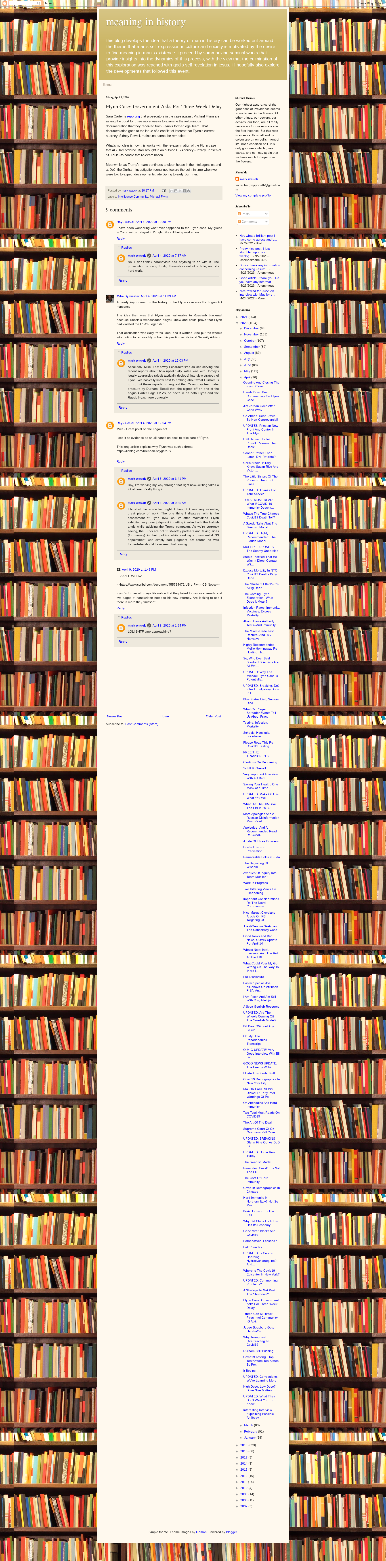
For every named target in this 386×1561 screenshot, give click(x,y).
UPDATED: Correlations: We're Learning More (260, 1378)
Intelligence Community (133, 196)
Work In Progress (255, 883)
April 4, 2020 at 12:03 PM (170, 360)
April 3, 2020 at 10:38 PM (153, 222)
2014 (244, 1463)
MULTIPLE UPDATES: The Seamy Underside (260, 548)
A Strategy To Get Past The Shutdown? (259, 1292)
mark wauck (137, 255)
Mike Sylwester (128, 296)
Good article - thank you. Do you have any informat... (259, 280)
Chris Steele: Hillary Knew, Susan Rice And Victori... (260, 466)
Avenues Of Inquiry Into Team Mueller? (260, 875)
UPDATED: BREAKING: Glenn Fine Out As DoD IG (261, 1142)
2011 (244, 1482)
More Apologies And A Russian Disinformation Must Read (261, 817)
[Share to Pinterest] (188, 191)
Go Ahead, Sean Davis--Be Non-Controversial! (260, 417)
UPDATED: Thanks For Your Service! (259, 492)
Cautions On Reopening (260, 762)
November (252, 334)
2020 (244, 323)
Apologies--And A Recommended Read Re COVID (260, 831)
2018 (244, 1451)
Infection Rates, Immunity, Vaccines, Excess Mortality (261, 611)
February (251, 1431)
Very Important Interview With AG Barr (260, 776)
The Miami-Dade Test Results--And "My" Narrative (258, 634)
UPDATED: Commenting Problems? (260, 1282)
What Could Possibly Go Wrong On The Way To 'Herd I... (261, 967)
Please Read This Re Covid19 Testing (258, 744)
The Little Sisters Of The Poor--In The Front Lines (260, 480)
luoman (201, 1532)
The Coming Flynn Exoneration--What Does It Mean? (258, 597)
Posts (245, 214)
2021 (244, 317)
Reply (121, 238)
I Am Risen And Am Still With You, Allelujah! (259, 998)
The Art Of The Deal (257, 1122)
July (247, 359)
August (249, 352)
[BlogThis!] (176, 191)
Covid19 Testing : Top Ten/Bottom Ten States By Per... (261, 1360)
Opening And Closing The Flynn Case (261, 384)
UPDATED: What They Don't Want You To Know (259, 1400)
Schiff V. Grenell (254, 768)
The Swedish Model (257, 1162)
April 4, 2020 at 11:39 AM (158, 296)
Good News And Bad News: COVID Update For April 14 (260, 939)
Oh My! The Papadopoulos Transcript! (255, 1039)
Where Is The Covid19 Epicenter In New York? (261, 1272)
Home (107, 84)
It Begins (249, 1370)
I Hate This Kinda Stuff (259, 1073)
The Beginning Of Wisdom (255, 865)
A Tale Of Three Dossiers (261, 841)
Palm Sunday (252, 1247)
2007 (244, 1506)
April (247, 377)
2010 (244, 1488)
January (250, 1437)
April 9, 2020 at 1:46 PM (139, 569)
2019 (244, 1445)
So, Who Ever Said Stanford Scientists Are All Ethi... (261, 662)
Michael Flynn (159, 196)
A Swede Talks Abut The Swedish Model (260, 525)
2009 (244, 1494)
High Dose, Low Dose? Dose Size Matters (259, 1388)
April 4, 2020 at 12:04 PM (153, 423)
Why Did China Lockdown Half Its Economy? (261, 1223)
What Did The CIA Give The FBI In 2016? (259, 806)
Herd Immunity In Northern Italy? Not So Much (260, 1201)
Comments (249, 221)
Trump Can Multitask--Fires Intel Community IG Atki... (260, 1317)
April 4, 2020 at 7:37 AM (170, 255)
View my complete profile (253, 195)
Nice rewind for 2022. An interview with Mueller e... (257, 292)
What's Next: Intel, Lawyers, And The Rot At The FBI (260, 953)
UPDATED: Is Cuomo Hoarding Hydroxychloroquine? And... (260, 1258)
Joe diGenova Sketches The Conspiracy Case (260, 928)
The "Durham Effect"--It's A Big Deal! (261, 586)
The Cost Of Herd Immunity (255, 1180)
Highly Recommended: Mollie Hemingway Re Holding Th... (260, 648)
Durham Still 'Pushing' (258, 1351)
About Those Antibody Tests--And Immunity (259, 623)
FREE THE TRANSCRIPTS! (256, 754)
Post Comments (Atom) (141, 724)
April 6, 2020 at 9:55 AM (170, 503)
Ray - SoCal (125, 222)
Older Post (213, 716)
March (249, 1425)
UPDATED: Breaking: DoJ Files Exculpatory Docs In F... (261, 689)
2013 (244, 1469)
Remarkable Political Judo (261, 857)
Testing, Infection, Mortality (255, 724)
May (247, 371)
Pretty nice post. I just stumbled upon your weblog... (254, 252)
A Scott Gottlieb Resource (261, 1006)
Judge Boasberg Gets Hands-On (258, 1329)
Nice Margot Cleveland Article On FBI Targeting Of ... (259, 916)
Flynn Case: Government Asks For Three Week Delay (261, 1303)
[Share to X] (180, 191)
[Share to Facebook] (184, 191)
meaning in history (146, 21)
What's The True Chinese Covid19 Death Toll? (261, 515)
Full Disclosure (253, 977)
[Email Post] (163, 190)
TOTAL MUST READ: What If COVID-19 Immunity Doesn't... (258, 503)
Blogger (231, 1532)
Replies (126, 248)
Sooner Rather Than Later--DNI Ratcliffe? (259, 454)
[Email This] (171, 191)
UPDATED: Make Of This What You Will (261, 796)
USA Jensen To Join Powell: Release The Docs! (259, 443)
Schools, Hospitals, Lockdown (256, 734)
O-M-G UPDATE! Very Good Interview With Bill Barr (261, 1053)
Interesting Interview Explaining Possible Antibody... (258, 1413)
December (252, 328)
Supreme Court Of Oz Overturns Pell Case (259, 1130)
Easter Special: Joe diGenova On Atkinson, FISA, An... (261, 986)
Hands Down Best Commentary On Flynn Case (261, 396)
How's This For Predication (253, 849)
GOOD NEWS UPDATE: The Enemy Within (260, 1065)
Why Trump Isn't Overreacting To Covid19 (256, 1341)
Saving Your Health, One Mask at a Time (260, 786)
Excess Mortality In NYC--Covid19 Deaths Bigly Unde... (261, 574)
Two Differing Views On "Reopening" (259, 891)
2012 (244, 1476)
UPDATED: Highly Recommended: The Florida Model (259, 537)
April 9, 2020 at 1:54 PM (170, 625)
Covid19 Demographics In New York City (261, 1081)
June (248, 365)
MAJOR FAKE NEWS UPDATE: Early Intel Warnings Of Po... (259, 1092)
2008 (244, 1500)
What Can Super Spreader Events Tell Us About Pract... (259, 713)
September (252, 346)
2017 (244, 1457)
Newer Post (115, 716)
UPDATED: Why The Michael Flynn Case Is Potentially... (260, 675)
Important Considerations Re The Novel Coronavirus (261, 902)
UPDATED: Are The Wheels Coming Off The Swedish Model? (259, 1016)
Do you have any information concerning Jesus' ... (259, 267)
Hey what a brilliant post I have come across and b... (258, 237)
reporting (133, 116)
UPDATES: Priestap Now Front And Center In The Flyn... (260, 429)
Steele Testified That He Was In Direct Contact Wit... (260, 560)
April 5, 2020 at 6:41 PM (170, 478)
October (250, 340)
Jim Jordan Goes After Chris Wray (259, 408)
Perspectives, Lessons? (260, 1241)
